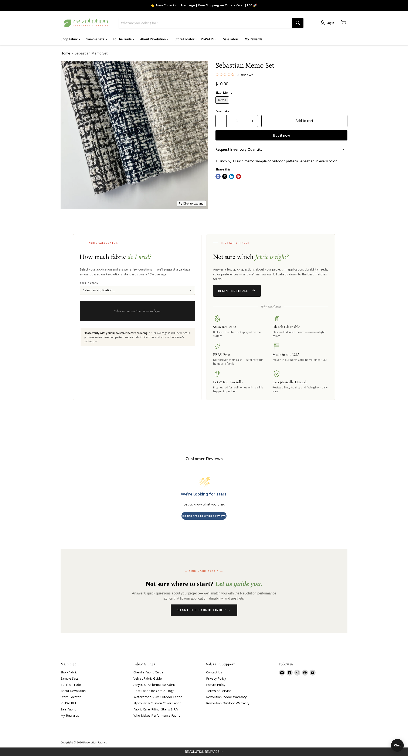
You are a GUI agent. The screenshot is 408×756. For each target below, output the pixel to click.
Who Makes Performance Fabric (156, 715)
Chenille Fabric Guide (148, 672)
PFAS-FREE (209, 39)
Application (89, 283)
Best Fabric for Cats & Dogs (153, 691)
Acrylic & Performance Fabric (154, 684)
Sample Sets (95, 39)
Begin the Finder (233, 291)
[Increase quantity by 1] (252, 121)
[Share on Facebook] (218, 176)
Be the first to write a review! (204, 516)
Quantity (222, 111)
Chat (397, 745)
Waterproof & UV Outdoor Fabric (157, 697)
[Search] (297, 23)
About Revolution (153, 39)
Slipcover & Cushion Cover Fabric (157, 703)
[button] (204, 751)
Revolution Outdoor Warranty (227, 703)
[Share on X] (224, 176)
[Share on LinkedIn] (231, 176)
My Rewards (253, 39)
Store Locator (184, 39)
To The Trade (122, 39)
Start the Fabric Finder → (204, 610)
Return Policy (215, 684)
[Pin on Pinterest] (238, 176)
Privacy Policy (216, 678)
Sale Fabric (230, 39)
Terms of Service (218, 691)
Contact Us (214, 672)
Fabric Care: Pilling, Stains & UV (155, 709)
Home (65, 53)
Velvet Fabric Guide (147, 678)
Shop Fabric (69, 39)
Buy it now (281, 135)
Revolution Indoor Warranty (226, 697)
